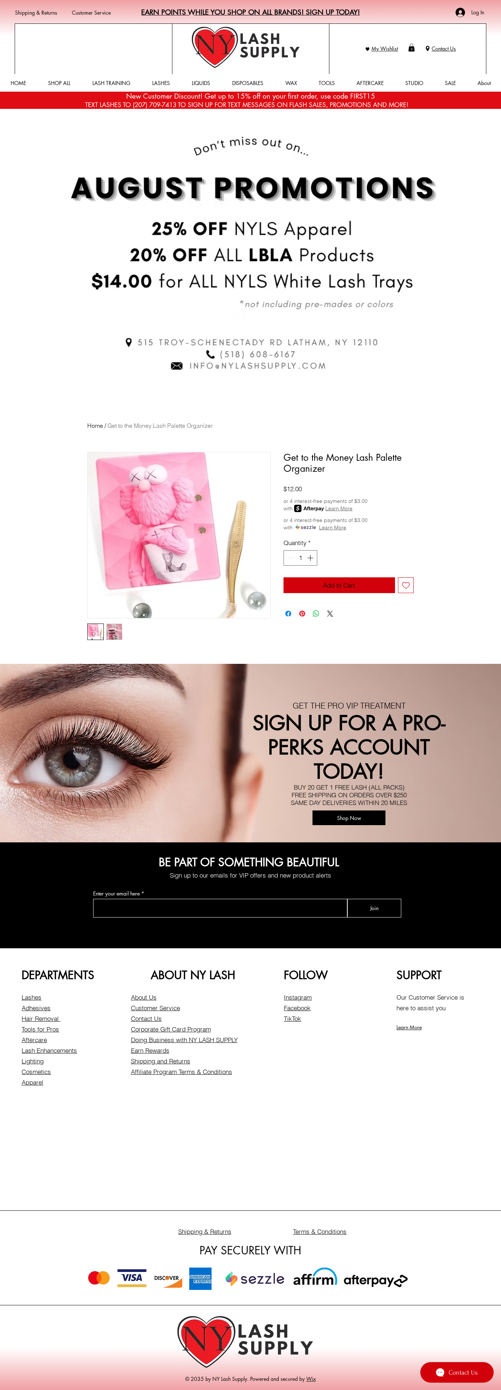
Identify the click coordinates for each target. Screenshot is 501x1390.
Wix (311, 1378)
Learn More (338, 508)
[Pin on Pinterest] (302, 613)
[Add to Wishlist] (406, 585)
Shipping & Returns (36, 12)
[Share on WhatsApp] (316, 613)
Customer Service (91, 12)
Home (95, 425)
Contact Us (444, 48)
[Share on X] (330, 613)
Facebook (297, 1008)
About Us (144, 997)
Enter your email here (116, 893)
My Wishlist (385, 48)
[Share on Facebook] (288, 613)
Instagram (298, 997)
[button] (411, 48)
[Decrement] (290, 558)
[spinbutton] (301, 558)
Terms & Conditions (320, 1231)
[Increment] (311, 558)
